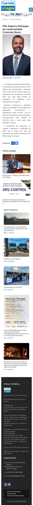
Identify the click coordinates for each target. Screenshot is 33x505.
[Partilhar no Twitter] (16, 143)
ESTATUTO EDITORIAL (14, 491)
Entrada (5, 19)
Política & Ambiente (15, 19)
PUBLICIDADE (11, 493)
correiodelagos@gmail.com (15, 476)
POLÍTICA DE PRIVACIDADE (15, 495)
